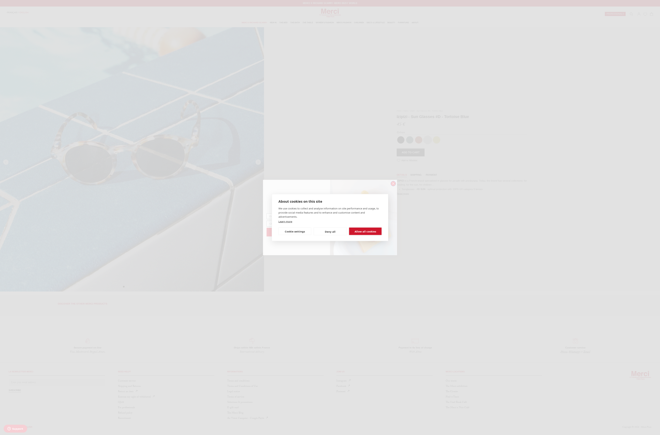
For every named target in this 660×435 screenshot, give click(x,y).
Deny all (330, 231)
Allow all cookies (365, 231)
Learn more (285, 221)
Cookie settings (295, 231)
